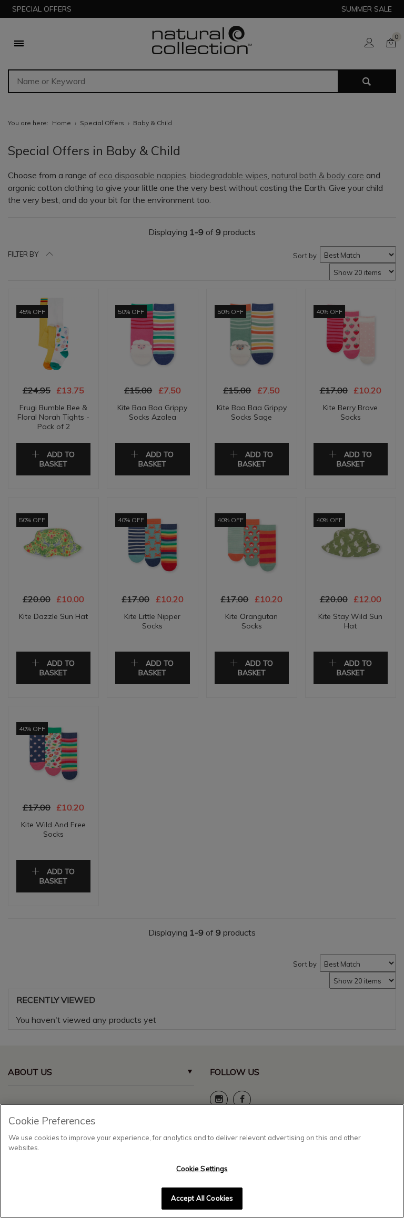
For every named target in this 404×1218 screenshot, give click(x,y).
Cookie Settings (202, 1168)
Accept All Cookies (202, 1198)
